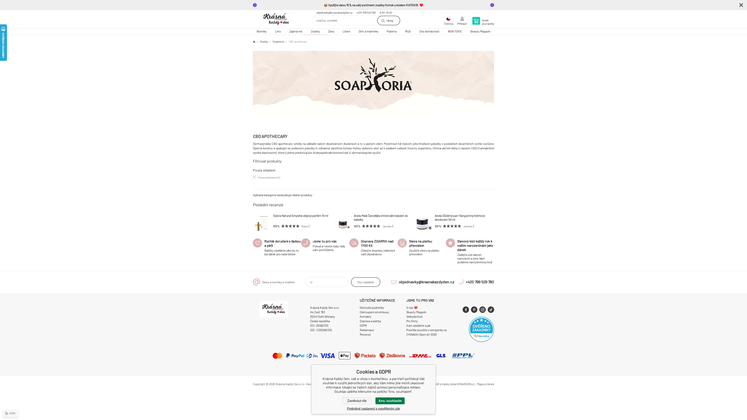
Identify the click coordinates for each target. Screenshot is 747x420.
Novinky (262, 31)
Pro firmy (412, 321)
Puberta (392, 31)
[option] (373, 87)
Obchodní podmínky (372, 307)
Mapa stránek (485, 384)
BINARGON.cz (466, 384)
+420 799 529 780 (366, 12)
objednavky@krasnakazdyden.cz (334, 12)
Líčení (346, 31)
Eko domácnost (429, 31)
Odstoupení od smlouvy (374, 312)
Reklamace (367, 330)
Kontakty (365, 316)
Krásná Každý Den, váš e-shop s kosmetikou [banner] (276, 19)
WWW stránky (440, 384)
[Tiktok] (491, 309)
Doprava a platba (370, 321)
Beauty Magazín (480, 31)
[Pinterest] (474, 309)
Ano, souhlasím (390, 400)
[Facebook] (466, 309)
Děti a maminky (368, 31)
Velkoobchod (414, 316)
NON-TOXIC (455, 31)
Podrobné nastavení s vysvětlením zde (373, 408)
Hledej (389, 20)
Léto (278, 31)
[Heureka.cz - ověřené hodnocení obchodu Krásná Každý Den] (481, 341)
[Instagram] (482, 309)
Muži (408, 31)
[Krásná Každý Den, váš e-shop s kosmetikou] (254, 41)
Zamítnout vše (357, 400)
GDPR (363, 325)
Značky (315, 31)
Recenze (365, 334)
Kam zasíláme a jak (418, 325)
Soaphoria (278, 41)
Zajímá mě (295, 31)
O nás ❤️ (412, 307)
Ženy (331, 31)
